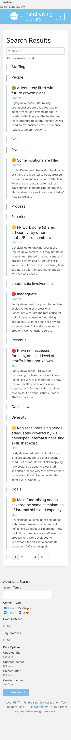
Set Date (8, 656)
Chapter (27, 608)
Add (9, 626)
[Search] (10, 51)
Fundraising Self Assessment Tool (44, 702)
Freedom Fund (15, 706)
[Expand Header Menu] (60, 16)
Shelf (25, 612)
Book (11, 612)
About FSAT (12, 702)
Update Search (16, 692)
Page (11, 608)
